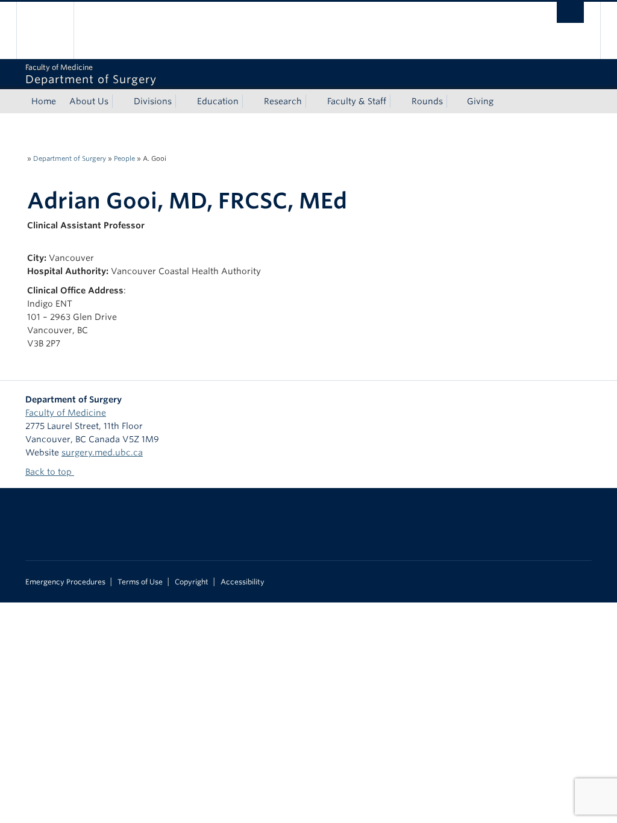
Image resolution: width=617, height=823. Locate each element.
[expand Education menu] (249, 101)
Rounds (427, 101)
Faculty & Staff (356, 101)
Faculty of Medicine (65, 413)
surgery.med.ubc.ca (102, 452)
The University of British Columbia (54, 30)
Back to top (49, 472)
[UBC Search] (570, 12)
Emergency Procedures (65, 582)
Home (43, 101)
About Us (88, 101)
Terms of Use (140, 582)
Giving (480, 101)
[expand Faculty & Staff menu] (397, 101)
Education (218, 101)
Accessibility (243, 582)
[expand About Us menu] (119, 101)
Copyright (191, 582)
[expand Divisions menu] (182, 101)
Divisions (153, 101)
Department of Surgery (69, 158)
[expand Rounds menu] (453, 101)
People (124, 158)
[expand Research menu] (312, 101)
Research (283, 101)
